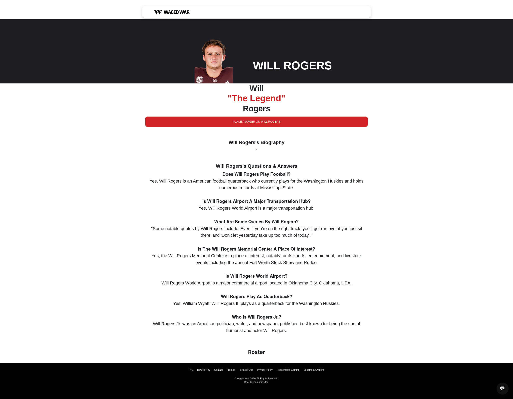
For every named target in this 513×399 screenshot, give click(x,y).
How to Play (203, 370)
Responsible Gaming (288, 370)
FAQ (191, 370)
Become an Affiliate (314, 370)
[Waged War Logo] (172, 12)
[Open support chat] (503, 389)
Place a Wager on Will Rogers (256, 121)
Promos (231, 370)
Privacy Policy (265, 370)
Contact (218, 370)
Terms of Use (246, 370)
